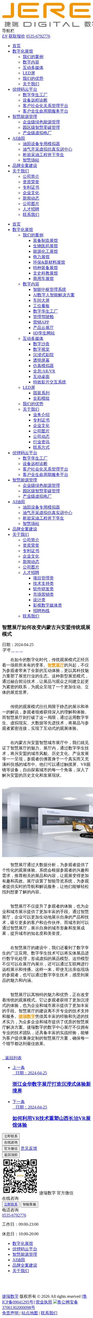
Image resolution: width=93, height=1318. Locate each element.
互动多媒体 (33, 67)
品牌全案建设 (24, 165)
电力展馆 (41, 257)
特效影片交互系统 (49, 382)
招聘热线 (41, 610)
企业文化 (31, 193)
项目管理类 (43, 578)
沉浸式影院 (43, 355)
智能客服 (29, 1204)
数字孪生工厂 (35, 95)
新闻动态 (31, 198)
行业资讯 (41, 442)
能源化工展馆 (45, 251)
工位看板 (41, 306)
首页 (16, 46)
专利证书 (31, 187)
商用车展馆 (43, 278)
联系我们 (31, 214)
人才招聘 (31, 209)
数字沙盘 (41, 344)
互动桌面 (41, 376)
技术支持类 (43, 583)
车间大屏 (41, 300)
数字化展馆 (22, 51)
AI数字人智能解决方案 (54, 295)
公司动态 (41, 436)
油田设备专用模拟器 (41, 144)
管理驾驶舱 (43, 316)
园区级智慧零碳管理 (41, 127)
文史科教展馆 (45, 273)
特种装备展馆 (45, 267)
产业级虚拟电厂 (37, 133)
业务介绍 (41, 414)
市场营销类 (43, 594)
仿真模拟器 (43, 365)
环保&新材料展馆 (49, 262)
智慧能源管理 (24, 116)
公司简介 (31, 176)
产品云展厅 (43, 327)
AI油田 (18, 138)
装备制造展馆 (45, 240)
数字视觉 (41, 349)
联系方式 (41, 447)
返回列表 (12, 1058)
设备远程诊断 (35, 100)
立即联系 (11, 1204)
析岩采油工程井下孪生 (43, 154)
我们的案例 (33, 56)
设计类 (39, 600)
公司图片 (31, 203)
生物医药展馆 (45, 246)
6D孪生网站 (44, 333)
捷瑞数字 (27, 1016)
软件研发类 (43, 589)
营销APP (41, 322)
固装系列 (41, 393)
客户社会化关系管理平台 (45, 105)
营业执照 (44, 1302)
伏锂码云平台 (24, 89)
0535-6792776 (38, 36)
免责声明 (11, 1313)
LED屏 (29, 73)
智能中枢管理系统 (49, 289)
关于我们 (31, 84)
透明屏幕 (41, 360)
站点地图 (29, 1313)
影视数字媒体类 (47, 605)
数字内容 (31, 62)
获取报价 (17, 36)
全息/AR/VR (44, 371)
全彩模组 (41, 398)
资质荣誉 (31, 182)
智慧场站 (31, 160)
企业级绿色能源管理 (41, 122)
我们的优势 (33, 78)
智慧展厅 (56, 665)
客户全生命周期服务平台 (45, 111)
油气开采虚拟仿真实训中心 (47, 149)
